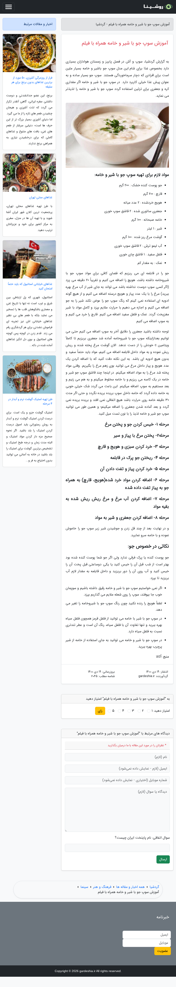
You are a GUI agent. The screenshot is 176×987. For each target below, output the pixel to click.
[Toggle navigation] (9, 7)
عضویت (162, 951)
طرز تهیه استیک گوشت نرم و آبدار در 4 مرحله (30, 401)
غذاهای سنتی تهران (40, 197)
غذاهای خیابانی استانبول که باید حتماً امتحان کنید (30, 286)
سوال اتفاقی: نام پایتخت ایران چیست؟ (142, 837)
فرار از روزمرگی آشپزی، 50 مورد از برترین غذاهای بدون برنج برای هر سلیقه (31, 82)
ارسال (163, 859)
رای (100, 710)
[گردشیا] (157, 7)
